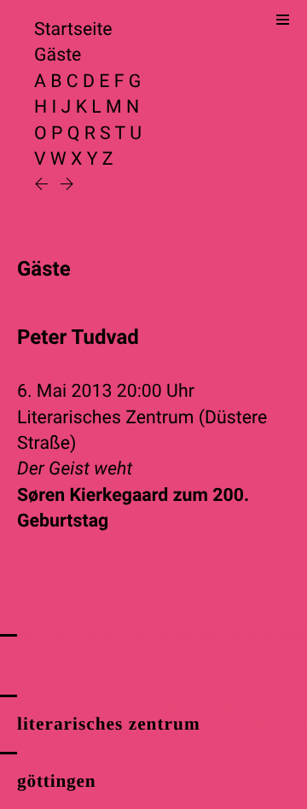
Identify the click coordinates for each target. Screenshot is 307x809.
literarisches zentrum (108, 723)
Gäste (57, 55)
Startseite (73, 29)
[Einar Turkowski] (67, 185)
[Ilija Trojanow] (43, 185)
